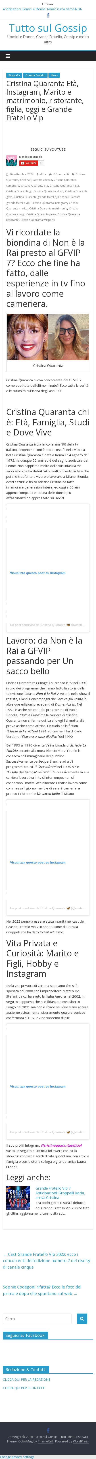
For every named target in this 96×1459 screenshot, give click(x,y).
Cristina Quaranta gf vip (48, 191)
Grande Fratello (35, 75)
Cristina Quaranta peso (41, 214)
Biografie (14, 75)
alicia (43, 174)
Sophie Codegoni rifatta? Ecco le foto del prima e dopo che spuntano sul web (42, 1290)
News (54, 75)
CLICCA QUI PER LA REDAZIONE (26, 1379)
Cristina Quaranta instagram (49, 203)
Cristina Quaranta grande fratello (35, 197)
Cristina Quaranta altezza (36, 180)
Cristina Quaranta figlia (64, 186)
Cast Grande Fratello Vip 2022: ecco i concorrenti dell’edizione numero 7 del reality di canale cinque (46, 1261)
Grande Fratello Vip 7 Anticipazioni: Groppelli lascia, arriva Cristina (60, 1193)
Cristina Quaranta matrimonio (48, 208)
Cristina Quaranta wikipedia (38, 220)
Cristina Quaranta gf (19, 191)
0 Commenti (61, 174)
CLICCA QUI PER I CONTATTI (24, 1388)
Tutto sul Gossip (48, 28)
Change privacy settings (17, 1457)
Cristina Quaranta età (34, 186)
